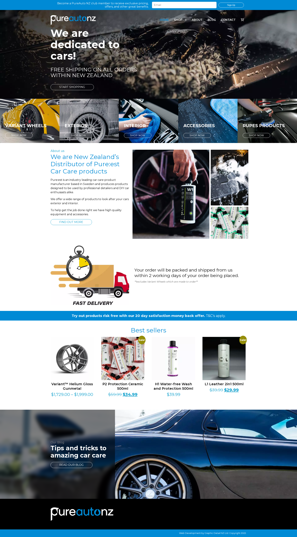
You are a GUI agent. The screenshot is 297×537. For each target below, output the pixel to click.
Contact (228, 20)
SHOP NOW (18, 135)
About (197, 20)
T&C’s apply (215, 316)
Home (164, 20)
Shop (178, 20)
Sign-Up (231, 5)
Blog (212, 20)
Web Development (190, 533)
